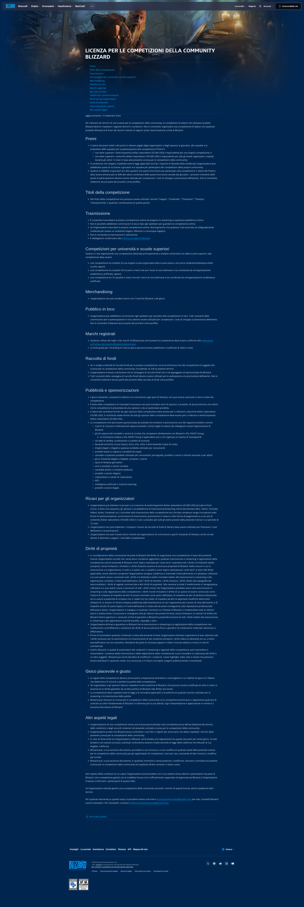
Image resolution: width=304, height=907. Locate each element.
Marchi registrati (98, 88)
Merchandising (97, 80)
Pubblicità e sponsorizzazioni (104, 95)
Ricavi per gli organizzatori (103, 98)
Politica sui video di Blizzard (136, 238)
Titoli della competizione (102, 69)
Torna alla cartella (98, 816)
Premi (93, 66)
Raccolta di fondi (98, 91)
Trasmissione (96, 73)
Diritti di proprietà (99, 102)
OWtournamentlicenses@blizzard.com (149, 802)
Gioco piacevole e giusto (102, 106)
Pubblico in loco (98, 84)
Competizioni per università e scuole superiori (113, 77)
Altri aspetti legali (98, 109)
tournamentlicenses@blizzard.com (174, 799)
